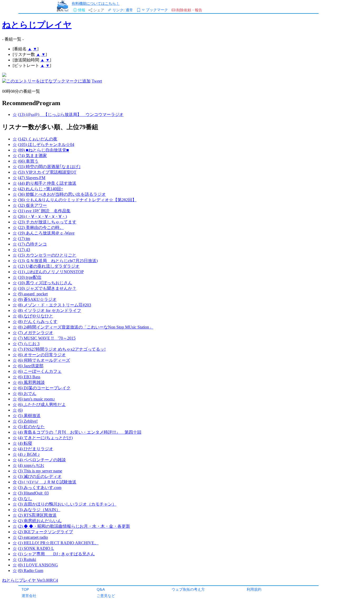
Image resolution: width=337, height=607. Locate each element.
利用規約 (254, 589)
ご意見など (106, 595)
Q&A (101, 589)
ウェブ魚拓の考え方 (188, 589)
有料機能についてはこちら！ (96, 3)
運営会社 (29, 595)
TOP (25, 589)
